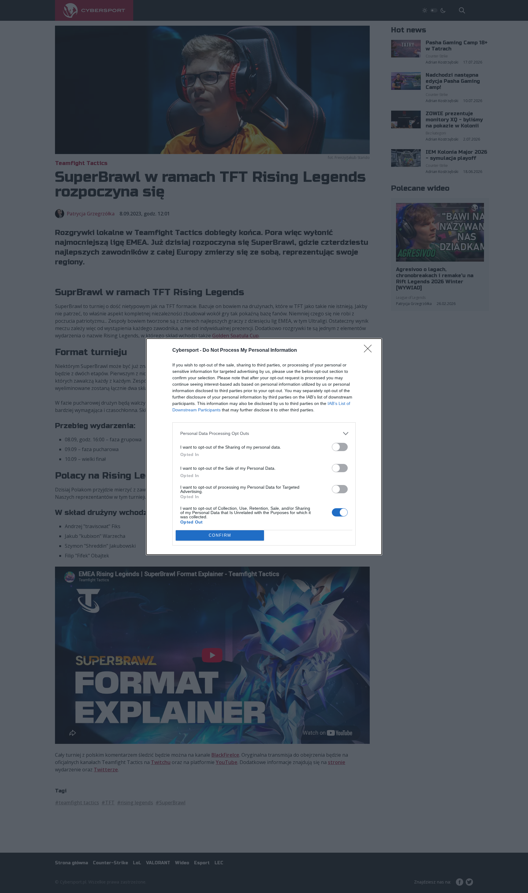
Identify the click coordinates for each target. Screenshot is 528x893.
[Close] (370, 350)
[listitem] (264, 433)
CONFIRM (220, 535)
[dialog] (264, 447)
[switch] (340, 447)
